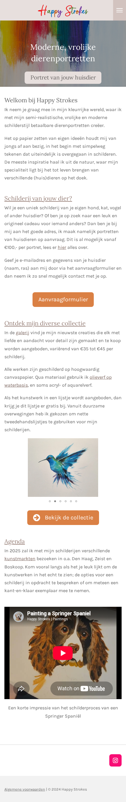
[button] (116, 443)
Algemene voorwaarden (24, 789)
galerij (22, 332)
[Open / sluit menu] (119, 10)
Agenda (14, 541)
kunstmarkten (19, 558)
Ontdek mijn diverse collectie (45, 323)
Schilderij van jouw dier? (38, 198)
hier (62, 247)
